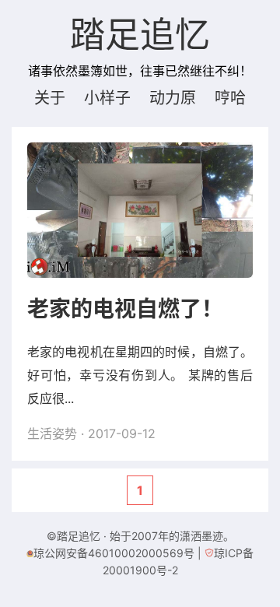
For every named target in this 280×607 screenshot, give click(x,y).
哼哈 (230, 98)
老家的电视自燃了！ (125, 309)
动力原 (172, 98)
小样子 (107, 98)
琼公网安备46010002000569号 (113, 553)
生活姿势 (52, 433)
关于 (49, 98)
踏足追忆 (140, 35)
